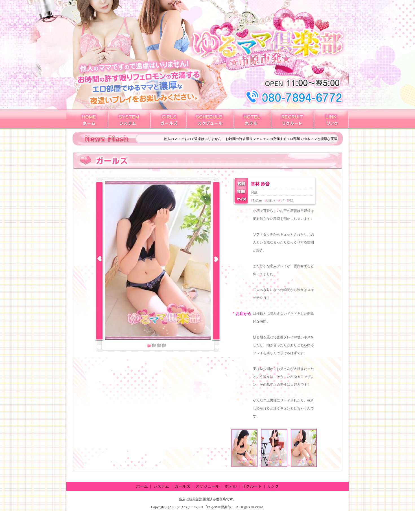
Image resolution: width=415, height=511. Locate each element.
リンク (273, 486)
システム (161, 486)
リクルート (252, 486)
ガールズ (182, 486)
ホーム (142, 486)
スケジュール (207, 486)
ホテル (231, 486)
